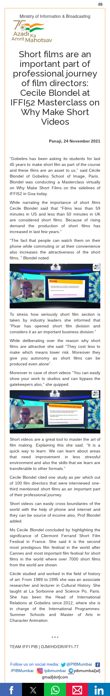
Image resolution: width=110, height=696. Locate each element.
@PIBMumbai (79, 664)
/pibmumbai (55, 670)
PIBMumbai (22, 670)
